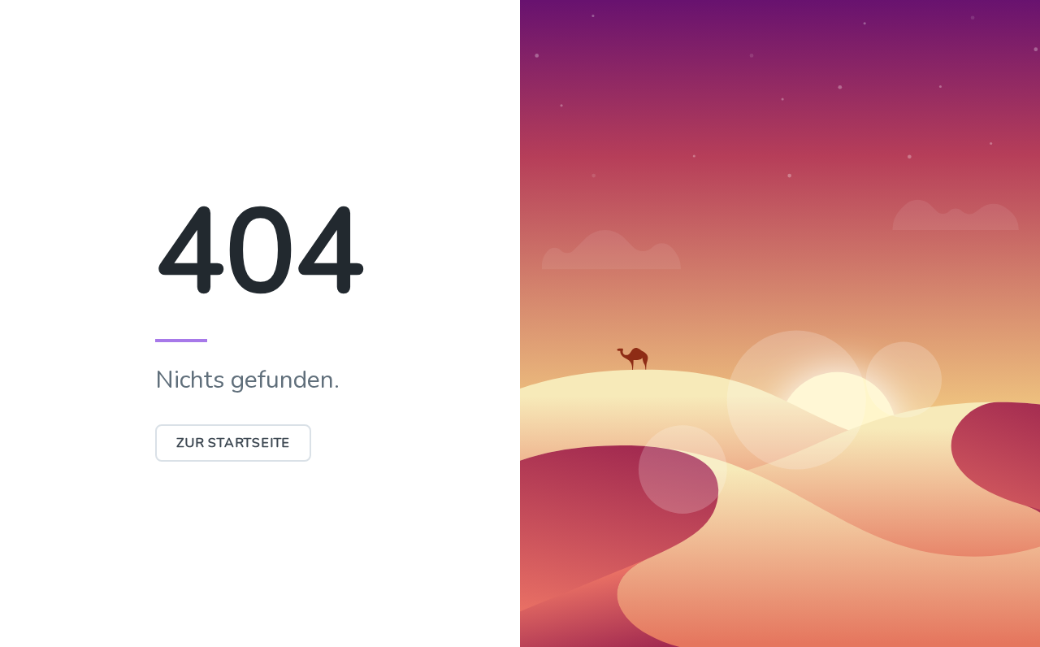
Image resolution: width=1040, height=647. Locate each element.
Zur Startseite (233, 443)
